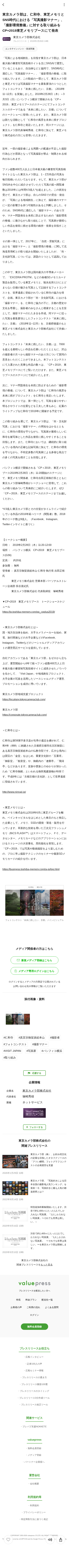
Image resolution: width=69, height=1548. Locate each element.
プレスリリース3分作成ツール (34, 1398)
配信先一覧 (47, 1299)
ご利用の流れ (33, 1307)
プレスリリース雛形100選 (34, 1384)
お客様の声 (16, 1307)
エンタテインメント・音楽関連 (19, 49)
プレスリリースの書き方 (34, 1377)
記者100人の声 (34, 1363)
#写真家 (31, 1050)
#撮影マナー (39, 1044)
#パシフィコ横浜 (52, 1050)
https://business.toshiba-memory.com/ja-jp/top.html (31, 869)
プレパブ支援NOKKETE (34, 1426)
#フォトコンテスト (15, 1044)
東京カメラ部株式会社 (26, 37)
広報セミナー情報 (34, 1370)
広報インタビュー (34, 1357)
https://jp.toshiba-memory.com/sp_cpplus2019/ (28, 611)
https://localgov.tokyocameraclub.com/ (23, 699)
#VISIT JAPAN (12, 1050)
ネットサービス (32, 1102)
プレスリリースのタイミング (34, 1391)
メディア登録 (34, 1455)
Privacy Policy (43, 1539)
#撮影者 (55, 1037)
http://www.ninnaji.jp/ (14, 791)
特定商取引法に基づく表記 (34, 1519)
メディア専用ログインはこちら (36, 971)
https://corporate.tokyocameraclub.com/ (24, 714)
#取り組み (10, 1057)
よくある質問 (51, 1307)
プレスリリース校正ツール (34, 1404)
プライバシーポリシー (34, 1512)
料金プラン (31, 1299)
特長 (18, 1299)
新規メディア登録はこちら (36, 960)
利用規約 (34, 1505)
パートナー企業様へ (34, 1462)
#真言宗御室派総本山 (32, 1037)
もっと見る (47, 1264)
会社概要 (34, 1483)
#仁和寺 (8, 1037)
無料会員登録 (34, 1326)
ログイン (34, 1315)
